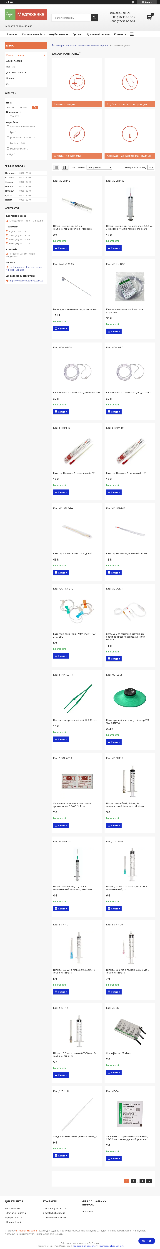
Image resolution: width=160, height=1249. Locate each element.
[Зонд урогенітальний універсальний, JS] (77, 1114)
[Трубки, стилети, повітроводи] (130, 82)
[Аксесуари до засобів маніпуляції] (130, 134)
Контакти (120, 34)
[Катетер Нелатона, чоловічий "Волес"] (130, 531)
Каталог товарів (32, 34)
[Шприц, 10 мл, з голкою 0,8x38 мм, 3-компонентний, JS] (130, 864)
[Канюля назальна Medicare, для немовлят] (77, 370)
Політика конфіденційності (111, 1246)
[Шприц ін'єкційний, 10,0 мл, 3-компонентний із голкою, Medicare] (77, 864)
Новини (10, 78)
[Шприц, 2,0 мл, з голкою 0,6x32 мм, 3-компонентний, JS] (77, 948)
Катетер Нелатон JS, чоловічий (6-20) (74, 472)
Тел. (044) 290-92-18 (55, 1208)
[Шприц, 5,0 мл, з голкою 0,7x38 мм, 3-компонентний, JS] (77, 1031)
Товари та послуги (66, 45)
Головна (12, 34)
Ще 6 (12, 154)
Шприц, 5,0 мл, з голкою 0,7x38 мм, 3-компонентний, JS (74, 1054)
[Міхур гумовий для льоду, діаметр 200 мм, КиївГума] (130, 698)
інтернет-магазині (26, 1230)
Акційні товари (58, 34)
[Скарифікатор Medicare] (130, 1031)
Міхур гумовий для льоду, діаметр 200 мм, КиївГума (128, 721)
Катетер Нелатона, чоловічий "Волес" (127, 553)
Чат (149, 1240)
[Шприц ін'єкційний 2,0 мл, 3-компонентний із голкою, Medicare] (77, 204)
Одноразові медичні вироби (93, 45)
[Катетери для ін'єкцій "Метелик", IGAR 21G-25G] (77, 612)
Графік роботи (14, 1217)
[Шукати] (94, 17)
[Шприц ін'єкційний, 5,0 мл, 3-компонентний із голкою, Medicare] (130, 781)
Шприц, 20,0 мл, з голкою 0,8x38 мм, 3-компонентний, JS (128, 971)
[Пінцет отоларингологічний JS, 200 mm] (77, 698)
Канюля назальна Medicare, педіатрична (128, 392)
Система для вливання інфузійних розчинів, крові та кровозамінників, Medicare (125, 636)
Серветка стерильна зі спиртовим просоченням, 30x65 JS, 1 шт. (72, 804)
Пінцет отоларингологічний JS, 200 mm (75, 719)
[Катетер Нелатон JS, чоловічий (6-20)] (77, 451)
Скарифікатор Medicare (119, 1053)
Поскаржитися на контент (85, 1246)
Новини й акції (13, 1222)
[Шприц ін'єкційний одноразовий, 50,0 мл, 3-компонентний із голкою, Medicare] (130, 204)
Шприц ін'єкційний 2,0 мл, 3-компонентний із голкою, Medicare (72, 227)
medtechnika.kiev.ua (55, 1212)
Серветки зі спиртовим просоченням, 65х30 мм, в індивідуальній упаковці (127, 1138)
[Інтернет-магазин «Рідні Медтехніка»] (26, 14)
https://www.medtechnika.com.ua (26, 280)
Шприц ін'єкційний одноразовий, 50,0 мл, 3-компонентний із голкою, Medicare (129, 227)
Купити (62, 248)
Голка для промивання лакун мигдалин (75, 309)
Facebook (88, 1211)
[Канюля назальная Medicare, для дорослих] (130, 287)
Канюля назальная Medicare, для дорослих (124, 310)
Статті (9, 83)
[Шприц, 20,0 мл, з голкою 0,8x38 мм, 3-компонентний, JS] (130, 948)
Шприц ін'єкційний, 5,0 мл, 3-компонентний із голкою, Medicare (125, 804)
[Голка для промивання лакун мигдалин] (77, 287)
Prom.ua (95, 1243)
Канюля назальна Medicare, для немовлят (76, 392)
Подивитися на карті (56, 1217)
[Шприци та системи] (77, 134)
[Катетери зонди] (77, 82)
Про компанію (13, 1208)
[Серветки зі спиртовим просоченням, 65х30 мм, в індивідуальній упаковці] (130, 1114)
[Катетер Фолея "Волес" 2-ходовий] (77, 531)
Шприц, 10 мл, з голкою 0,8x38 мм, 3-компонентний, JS (127, 888)
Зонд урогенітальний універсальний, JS (75, 1136)
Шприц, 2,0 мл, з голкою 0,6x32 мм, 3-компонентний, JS (74, 971)
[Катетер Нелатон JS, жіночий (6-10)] (130, 451)
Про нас (77, 34)
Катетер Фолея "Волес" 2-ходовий (72, 553)
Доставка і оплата (98, 34)
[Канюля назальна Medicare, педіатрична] (130, 370)
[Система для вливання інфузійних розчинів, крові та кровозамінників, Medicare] (130, 612)
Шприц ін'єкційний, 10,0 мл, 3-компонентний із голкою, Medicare (72, 888)
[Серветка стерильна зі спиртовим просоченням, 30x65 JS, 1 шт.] (77, 781)
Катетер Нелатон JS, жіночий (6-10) (126, 472)
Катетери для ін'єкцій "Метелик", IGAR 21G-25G (74, 635)
